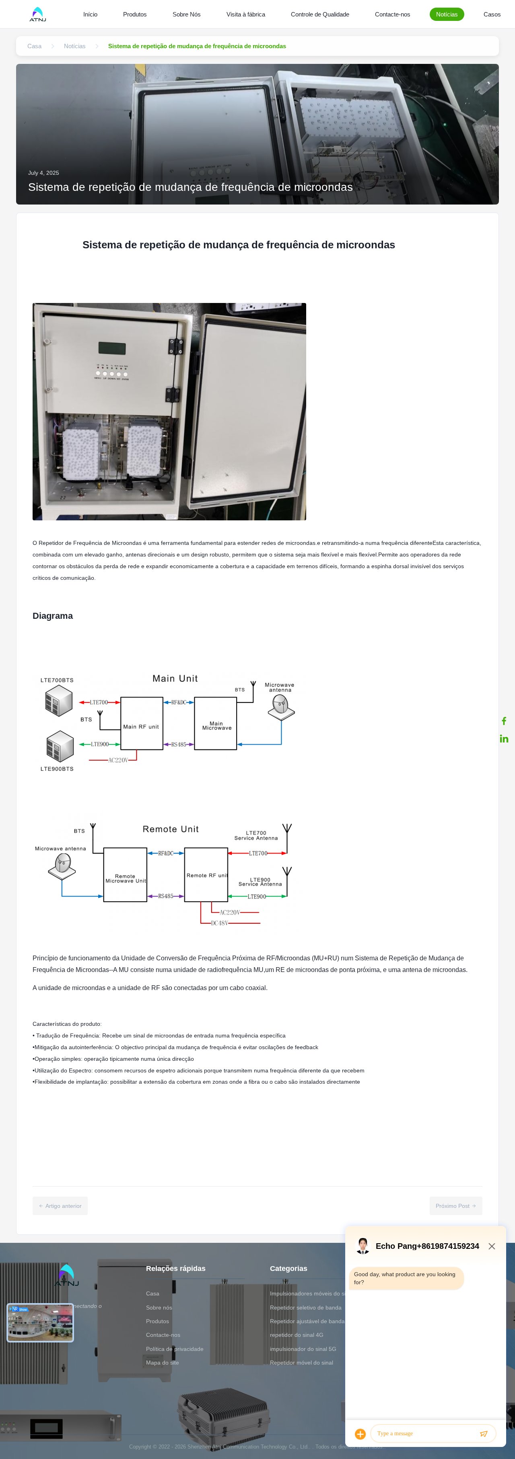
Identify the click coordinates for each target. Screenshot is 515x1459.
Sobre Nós (187, 14)
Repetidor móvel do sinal (301, 1362)
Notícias (447, 14)
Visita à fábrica (246, 14)
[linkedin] (504, 738)
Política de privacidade (175, 1349)
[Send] (483, 1434)
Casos (492, 14)
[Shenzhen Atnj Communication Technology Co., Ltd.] (39, 14)
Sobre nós (159, 1307)
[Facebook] (504, 721)
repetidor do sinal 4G (296, 1335)
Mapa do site (162, 1362)
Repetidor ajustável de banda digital (315, 1321)
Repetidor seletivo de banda (306, 1307)
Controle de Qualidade (320, 14)
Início (90, 14)
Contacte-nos (392, 14)
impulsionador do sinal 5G (303, 1349)
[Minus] (491, 1246)
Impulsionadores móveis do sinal (311, 1293)
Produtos (135, 14)
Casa (152, 1293)
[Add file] (360, 1434)
